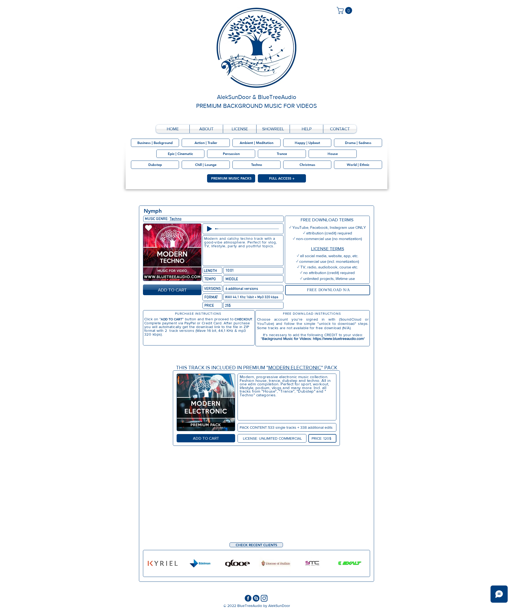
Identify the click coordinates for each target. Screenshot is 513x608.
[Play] (209, 228)
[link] (345, 10)
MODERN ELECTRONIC (294, 367)
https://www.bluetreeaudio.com (338, 338)
